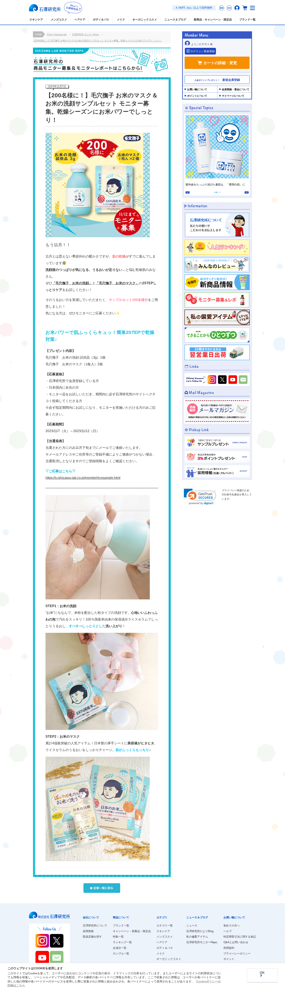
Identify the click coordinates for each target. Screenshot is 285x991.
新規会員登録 (217, 79)
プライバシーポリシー (237, 953)
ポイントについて (197, 96)
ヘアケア (161, 942)
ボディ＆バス (164, 948)
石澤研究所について (95, 925)
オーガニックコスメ (168, 959)
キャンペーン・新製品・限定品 (132, 931)
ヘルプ (227, 931)
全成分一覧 (119, 948)
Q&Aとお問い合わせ (235, 942)
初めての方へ (231, 925)
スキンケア (163, 931)
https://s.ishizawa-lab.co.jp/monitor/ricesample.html (82, 478)
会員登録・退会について (235, 89)
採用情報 (88, 931)
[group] (217, 152)
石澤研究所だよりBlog (199, 931)
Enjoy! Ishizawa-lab (57, 34)
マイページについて (233, 96)
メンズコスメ (164, 936)
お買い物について (197, 89)
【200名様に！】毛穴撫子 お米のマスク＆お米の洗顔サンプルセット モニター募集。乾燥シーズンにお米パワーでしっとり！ (97, 40)
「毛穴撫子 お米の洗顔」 (72, 283)
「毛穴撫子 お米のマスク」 (117, 283)
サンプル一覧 (121, 953)
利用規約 (228, 948)
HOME (38, 34)
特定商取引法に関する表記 (239, 936)
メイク (160, 953)
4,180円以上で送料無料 (194, 7)
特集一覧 (118, 936)
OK (262, 973)
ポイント (228, 959)
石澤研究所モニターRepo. (202, 942)
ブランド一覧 (247, 19)
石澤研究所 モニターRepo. (85, 34)
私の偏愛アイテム (197, 936)
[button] (187, 192)
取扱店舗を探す (92, 936)
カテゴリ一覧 (164, 925)
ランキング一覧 (122, 942)
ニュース (191, 925)
